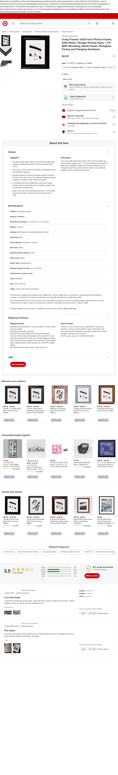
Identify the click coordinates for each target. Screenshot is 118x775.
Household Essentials (22, 4)
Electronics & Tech (13, 6)
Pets (69, 4)
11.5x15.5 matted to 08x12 (96, 67)
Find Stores (36, 12)
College (31, 1)
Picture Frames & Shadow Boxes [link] (28, 552)
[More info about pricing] (114, 56)
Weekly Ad (76, 9)
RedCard (17, 12)
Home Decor (27, 31)
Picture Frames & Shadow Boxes (47, 31)
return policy (71, 336)
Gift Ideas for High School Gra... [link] (70, 552)
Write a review (92, 576)
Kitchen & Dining (88, 1)
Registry (10, 12)
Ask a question (18, 364)
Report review (103, 613)
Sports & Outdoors (60, 4)
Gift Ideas (67, 6)
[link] (68, 52)
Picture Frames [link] (8, 552)
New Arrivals (24, 9)
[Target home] (5, 23)
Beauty (38, 4)
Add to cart (67, 79)
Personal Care (47, 4)
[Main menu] (13, 23)
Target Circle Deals (64, 9)
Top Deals (52, 9)
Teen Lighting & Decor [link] (49, 552)
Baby (33, 4)
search (89, 24)
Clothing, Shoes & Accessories (56, 1)
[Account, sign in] (101, 23)
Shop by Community (88, 6)
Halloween (39, 1)
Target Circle (26, 12)
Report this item (67, 104)
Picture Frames (67, 31)
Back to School (22, 1)
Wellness (80, 4)
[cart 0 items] (113, 23)
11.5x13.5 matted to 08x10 (73, 67)
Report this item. (70, 308)
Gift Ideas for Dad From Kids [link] (105, 552)
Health (74, 4)
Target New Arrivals (8, 1)
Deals (8, 9)
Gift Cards (75, 6)
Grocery (9, 4)
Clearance (15, 9)
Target (4, 31)
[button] (68, 52)
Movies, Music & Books (42, 6)
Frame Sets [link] (88, 552)
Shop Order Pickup (88, 9)
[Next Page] (114, 67)
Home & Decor (75, 1)
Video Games (26, 6)
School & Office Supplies (94, 4)
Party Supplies (57, 6)
